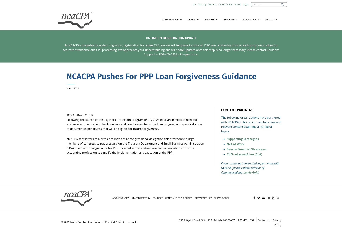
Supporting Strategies (243, 139)
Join (194, 4)
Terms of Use (222, 198)
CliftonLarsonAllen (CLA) (244, 154)
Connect (212, 4)
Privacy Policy (203, 198)
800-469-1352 (168, 54)
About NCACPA (120, 198)
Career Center (225, 4)
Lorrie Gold (250, 172)
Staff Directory (140, 198)
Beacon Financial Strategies (246, 149)
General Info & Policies (179, 198)
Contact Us (264, 220)
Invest (238, 4)
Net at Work (235, 144)
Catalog (202, 4)
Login (245, 4)
